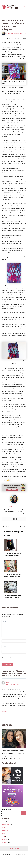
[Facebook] (10, 848)
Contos (4, 821)
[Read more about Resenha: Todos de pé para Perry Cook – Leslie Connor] (10, 566)
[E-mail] (18, 848)
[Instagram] (14, 519)
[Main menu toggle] (24, 7)
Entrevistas (5, 830)
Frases (3, 833)
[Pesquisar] (23, 813)
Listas (3, 836)
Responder (4, 711)
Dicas (3, 827)
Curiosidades (5, 824)
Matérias (4, 839)
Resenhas (4, 842)
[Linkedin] (11, 519)
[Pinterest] (15, 848)
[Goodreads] (16, 519)
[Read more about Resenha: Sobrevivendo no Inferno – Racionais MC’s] (10, 545)
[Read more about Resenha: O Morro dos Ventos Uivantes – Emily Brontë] (10, 587)
